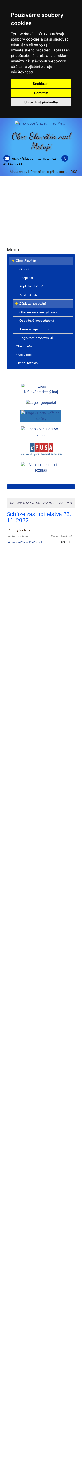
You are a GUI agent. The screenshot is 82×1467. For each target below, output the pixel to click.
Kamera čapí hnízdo (34, 329)
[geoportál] (41, 402)
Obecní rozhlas (41, 239)
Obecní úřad (41, 205)
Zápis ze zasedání (32, 303)
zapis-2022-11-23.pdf (26, 542)
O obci (24, 269)
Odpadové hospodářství (36, 320)
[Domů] (41, 123)
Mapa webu (18, 172)
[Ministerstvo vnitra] (41, 432)
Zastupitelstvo (29, 295)
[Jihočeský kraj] (41, 389)
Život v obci (41, 222)
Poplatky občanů (31, 286)
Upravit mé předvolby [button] (41, 102)
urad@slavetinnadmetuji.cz (34, 158)
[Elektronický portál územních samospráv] (41, 449)
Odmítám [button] (41, 93)
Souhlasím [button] (41, 83)
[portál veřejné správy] (41, 416)
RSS (73, 172)
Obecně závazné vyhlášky (38, 312)
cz (12, 503)
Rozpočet (26, 278)
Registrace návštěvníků (36, 338)
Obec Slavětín (41, 189)
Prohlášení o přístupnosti (48, 172)
